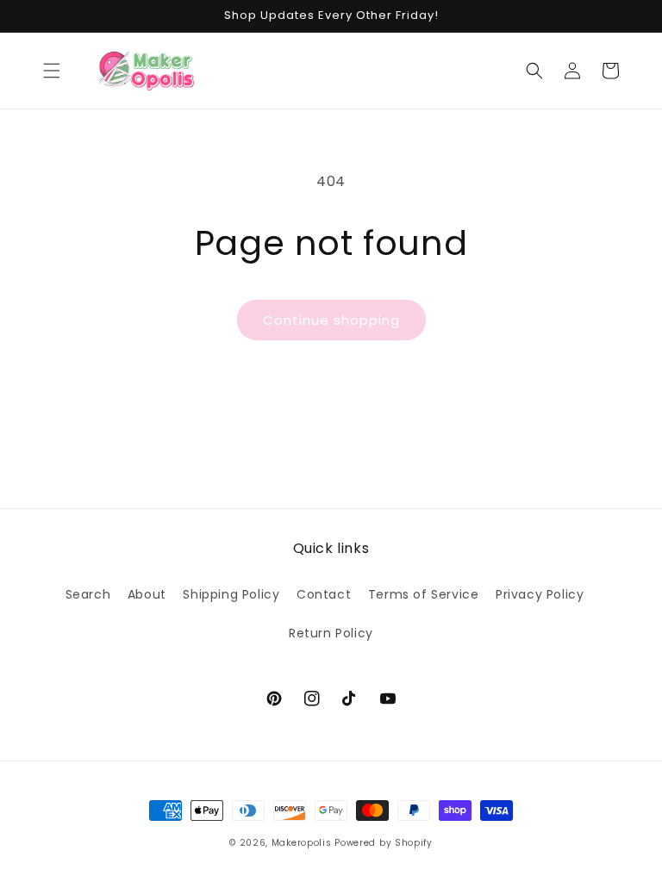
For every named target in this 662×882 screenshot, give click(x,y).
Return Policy (331, 633)
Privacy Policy (540, 594)
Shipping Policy (231, 594)
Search (88, 594)
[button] (52, 71)
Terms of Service (423, 594)
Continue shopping (331, 320)
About (147, 594)
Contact (324, 594)
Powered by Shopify (383, 842)
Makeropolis (302, 842)
